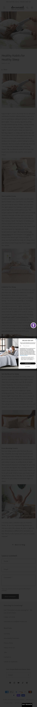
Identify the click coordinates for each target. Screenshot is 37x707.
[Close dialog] (36, 339)
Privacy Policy (22, 355)
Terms (26, 355)
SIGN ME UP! (28, 363)
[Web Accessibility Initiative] (33, 325)
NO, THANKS (28, 366)
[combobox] (21, 346)
